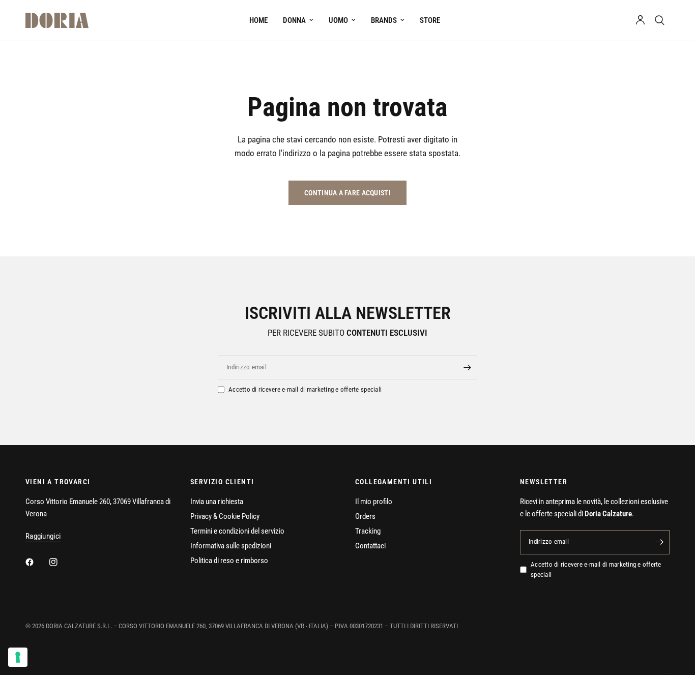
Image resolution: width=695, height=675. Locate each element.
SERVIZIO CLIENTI (222, 481)
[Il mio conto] (640, 20)
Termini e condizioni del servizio (237, 531)
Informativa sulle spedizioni (230, 545)
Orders (365, 516)
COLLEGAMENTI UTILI (393, 481)
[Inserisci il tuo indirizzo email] (467, 367)
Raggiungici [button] (43, 536)
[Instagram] (60, 562)
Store (430, 20)
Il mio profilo (373, 501)
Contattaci (370, 545)
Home (258, 20)
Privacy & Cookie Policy (224, 516)
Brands (384, 20)
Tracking (368, 531)
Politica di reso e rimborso (229, 560)
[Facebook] (36, 562)
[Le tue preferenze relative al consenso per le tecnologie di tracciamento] (17, 657)
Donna (294, 20)
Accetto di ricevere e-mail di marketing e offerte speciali (305, 389)
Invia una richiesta (216, 501)
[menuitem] (258, 20)
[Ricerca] (660, 20)
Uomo (338, 20)
